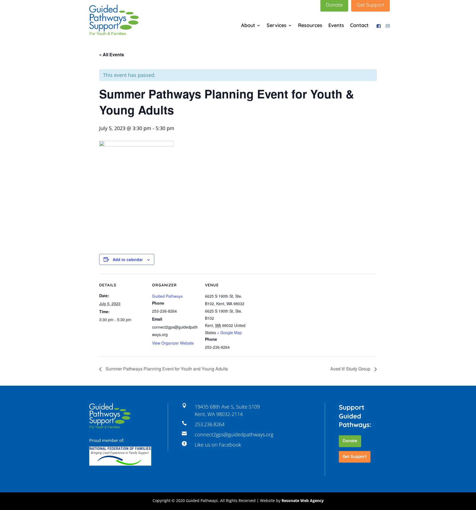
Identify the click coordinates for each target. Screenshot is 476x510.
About (248, 25)
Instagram (387, 25)
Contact (359, 25)
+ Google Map (229, 332)
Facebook (378, 25)
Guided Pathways (167, 296)
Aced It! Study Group (351, 369)
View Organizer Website (173, 343)
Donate (350, 440)
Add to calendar (128, 259)
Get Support (355, 456)
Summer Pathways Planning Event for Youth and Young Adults (166, 369)
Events (336, 25)
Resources (310, 25)
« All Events (111, 54)
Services (276, 25)
